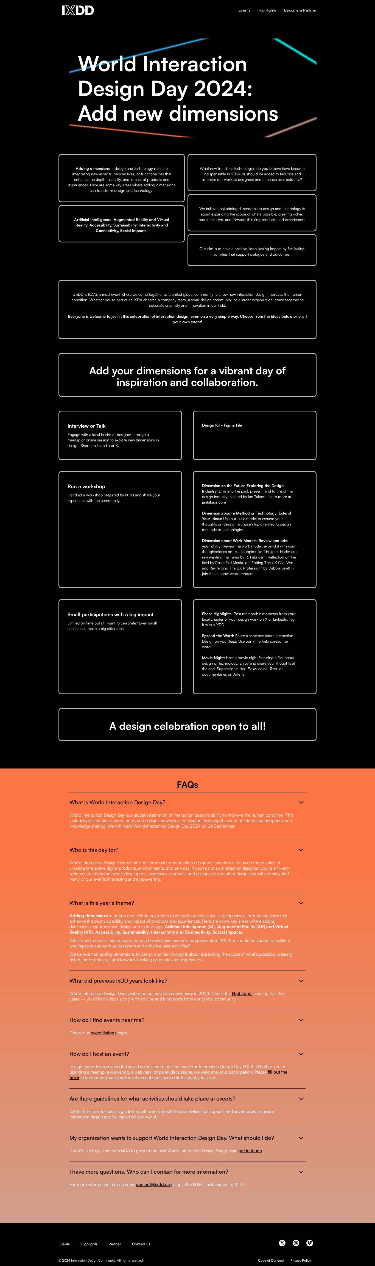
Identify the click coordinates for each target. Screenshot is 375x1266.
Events (64, 1244)
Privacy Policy (300, 1260)
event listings (103, 1032)
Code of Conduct (271, 1260)
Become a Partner (300, 10)
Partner (114, 1244)
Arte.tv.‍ (239, 674)
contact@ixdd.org (154, 1184)
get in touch (250, 1150)
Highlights (242, 993)
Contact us (141, 1244)
